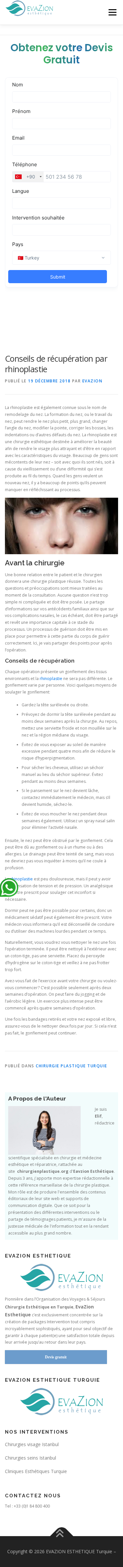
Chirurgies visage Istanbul (32, 1444)
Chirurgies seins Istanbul (30, 1458)
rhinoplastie (51, 678)
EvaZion (92, 381)
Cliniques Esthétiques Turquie (36, 1471)
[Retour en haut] (61, 1536)
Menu (112, 12)
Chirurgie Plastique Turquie (71, 1066)
